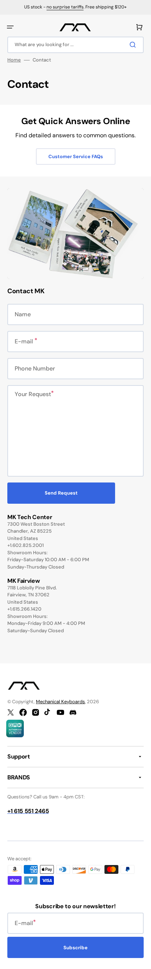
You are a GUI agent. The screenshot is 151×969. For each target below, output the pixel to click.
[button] (10, 27)
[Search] (134, 45)
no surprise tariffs (65, 7)
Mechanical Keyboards (60, 701)
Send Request (61, 493)
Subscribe (75, 947)
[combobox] (75, 45)
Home (14, 60)
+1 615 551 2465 (28, 811)
